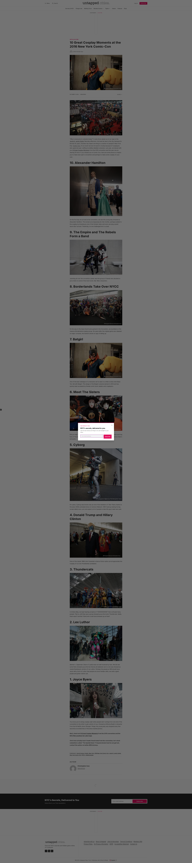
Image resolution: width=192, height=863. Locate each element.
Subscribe (107, 436)
